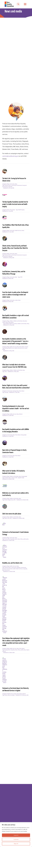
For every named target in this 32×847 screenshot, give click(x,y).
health (14, 568)
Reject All (16, 843)
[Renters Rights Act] (4, 378)
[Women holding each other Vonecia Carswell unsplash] (4, 264)
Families (6, 477)
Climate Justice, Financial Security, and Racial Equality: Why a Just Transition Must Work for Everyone (15, 248)
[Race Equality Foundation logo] (9, 4)
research (13, 477)
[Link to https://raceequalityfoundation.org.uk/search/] (18, 4)
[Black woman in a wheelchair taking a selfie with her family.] (4, 551)
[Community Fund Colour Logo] (4, 194)
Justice (16, 300)
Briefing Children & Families (11, 323)
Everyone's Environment (7, 568)
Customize (16, 839)
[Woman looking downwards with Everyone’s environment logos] (4, 238)
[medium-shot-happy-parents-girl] (4, 463)
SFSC (21, 277)
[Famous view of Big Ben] (4, 285)
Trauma (26, 346)
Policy (28, 323)
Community (12, 184)
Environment (19, 185)
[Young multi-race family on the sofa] (4, 357)
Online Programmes (9, 499)
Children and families (17, 321)
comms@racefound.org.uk (10, 156)
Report (27, 649)
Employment (7, 649)
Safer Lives (7, 518)
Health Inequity (21, 209)
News (16, 184)
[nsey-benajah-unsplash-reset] (4, 331)
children (11, 321)
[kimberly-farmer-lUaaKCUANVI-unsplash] (4, 506)
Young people (23, 434)
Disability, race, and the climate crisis (12, 563)
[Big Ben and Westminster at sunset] (4, 442)
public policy (26, 539)
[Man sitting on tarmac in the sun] (4, 171)
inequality (10, 186)
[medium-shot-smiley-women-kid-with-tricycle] (4, 399)
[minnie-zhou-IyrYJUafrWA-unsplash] (4, 308)
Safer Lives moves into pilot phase (11, 514)
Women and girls (11, 695)
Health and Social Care (19, 348)
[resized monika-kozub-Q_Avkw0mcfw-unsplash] (4, 670)
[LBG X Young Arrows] (4, 422)
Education (25, 321)
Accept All (16, 835)
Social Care (7, 570)
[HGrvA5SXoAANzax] (4, 217)
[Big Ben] (4, 524)
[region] (16, 834)
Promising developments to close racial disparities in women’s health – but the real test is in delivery (15, 408)
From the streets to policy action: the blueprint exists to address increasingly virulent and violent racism (15, 294)
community (13, 185)
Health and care (18, 230)
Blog (8, 184)
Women (20, 414)
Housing (14, 391)
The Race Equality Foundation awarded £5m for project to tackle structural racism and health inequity (15, 204)
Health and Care (19, 568)
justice (16, 539)
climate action (8, 185)
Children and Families (21, 323)
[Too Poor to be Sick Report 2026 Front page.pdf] (4, 604)
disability (18, 567)
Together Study (21, 477)
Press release (12, 209)
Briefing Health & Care (9, 348)
